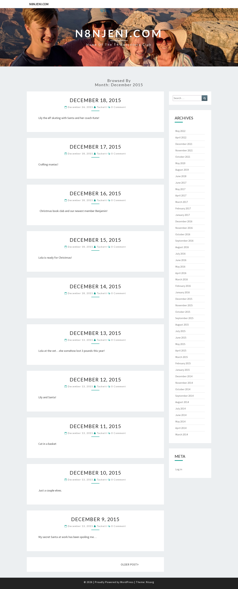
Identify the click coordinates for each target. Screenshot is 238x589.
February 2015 (183, 363)
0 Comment (118, 107)
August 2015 (182, 324)
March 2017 (181, 202)
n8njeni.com (39, 4)
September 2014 (184, 395)
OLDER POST (129, 564)
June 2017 (180, 182)
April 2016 (180, 273)
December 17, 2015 (95, 147)
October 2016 (182, 234)
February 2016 (183, 285)
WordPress (127, 582)
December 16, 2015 (95, 193)
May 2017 (180, 189)
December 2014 (183, 376)
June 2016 (180, 260)
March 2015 (181, 357)
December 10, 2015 (95, 473)
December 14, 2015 (95, 286)
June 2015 (180, 337)
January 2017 (182, 214)
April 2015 (180, 350)
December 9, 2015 (95, 519)
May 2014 (180, 421)
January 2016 (182, 292)
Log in (178, 469)
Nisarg (150, 582)
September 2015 (184, 318)
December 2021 (183, 144)
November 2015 (184, 305)
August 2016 (182, 247)
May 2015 (180, 344)
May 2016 (180, 266)
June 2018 (180, 176)
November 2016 (184, 227)
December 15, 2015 (95, 240)
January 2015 (182, 369)
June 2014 (180, 415)
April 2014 (180, 428)
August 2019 (182, 169)
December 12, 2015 (95, 379)
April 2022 (180, 137)
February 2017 (183, 208)
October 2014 (182, 389)
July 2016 (180, 253)
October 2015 (182, 311)
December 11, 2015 (95, 426)
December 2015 (183, 298)
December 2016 (183, 221)
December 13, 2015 (95, 333)
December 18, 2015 (95, 100)
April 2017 (180, 195)
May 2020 (180, 163)
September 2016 (184, 240)
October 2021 (182, 156)
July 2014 (180, 408)
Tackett (102, 107)
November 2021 (184, 150)
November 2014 (184, 382)
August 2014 (182, 402)
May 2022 (180, 131)
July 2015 (180, 331)
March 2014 (181, 434)
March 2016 (181, 279)
